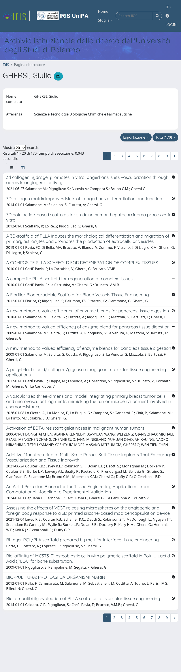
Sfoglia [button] (103, 20)
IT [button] (167, 7)
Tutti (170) (164, 137)
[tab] (11, 167)
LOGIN (171, 24)
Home (103, 11)
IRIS (6, 64)
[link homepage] (16, 16)
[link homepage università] (63, 16)
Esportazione (134, 137)
